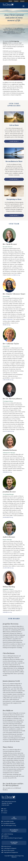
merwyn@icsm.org (9, 431)
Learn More (13, 141)
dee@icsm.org (6, 324)
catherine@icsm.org (8, 379)
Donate (22, 1)
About (10, 1)
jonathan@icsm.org (8, 517)
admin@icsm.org (7, 472)
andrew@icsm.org (8, 567)
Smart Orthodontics (8, 319)
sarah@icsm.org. (16, 275)
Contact (16, 1)
